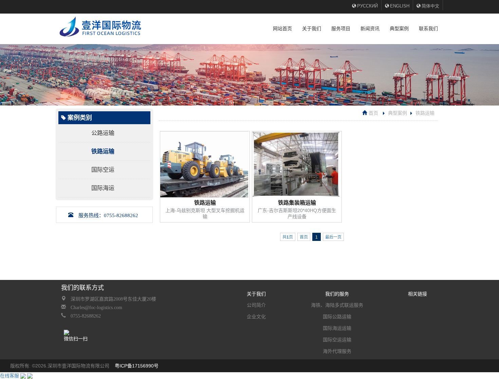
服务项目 (340, 28)
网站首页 (282, 28)
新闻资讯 (370, 28)
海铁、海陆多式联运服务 (337, 305)
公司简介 (256, 305)
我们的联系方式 (82, 287)
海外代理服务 (337, 351)
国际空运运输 (337, 339)
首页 (373, 113)
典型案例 (399, 28)
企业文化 (256, 316)
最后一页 (333, 237)
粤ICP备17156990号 (137, 365)
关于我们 (311, 28)
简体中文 (430, 5)
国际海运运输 (337, 328)
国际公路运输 (337, 316)
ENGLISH (399, 5)
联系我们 (428, 28)
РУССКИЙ (367, 5)
